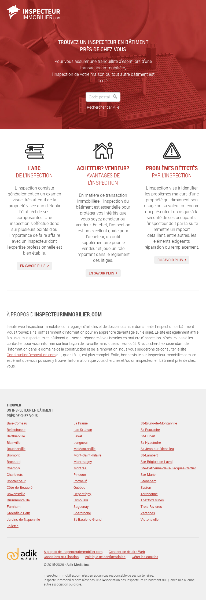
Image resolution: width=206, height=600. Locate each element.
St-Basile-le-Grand (87, 519)
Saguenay (81, 506)
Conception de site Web (127, 551)
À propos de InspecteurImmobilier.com (73, 551)
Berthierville (16, 436)
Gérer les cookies (145, 556)
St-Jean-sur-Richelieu (157, 448)
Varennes (148, 512)
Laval (77, 436)
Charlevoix (15, 474)
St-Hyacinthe (151, 442)
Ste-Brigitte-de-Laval (156, 461)
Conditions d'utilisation (61, 557)
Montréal (80, 468)
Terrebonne (149, 493)
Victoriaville (150, 519)
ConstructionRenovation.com (31, 354)
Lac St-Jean (82, 429)
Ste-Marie (148, 474)
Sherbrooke (82, 512)
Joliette (13, 525)
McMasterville (84, 448)
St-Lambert (149, 455)
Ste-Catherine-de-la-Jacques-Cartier (168, 468)
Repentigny (82, 493)
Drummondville (18, 500)
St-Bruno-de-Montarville (159, 423)
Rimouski (80, 500)
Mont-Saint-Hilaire (87, 455)
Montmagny (82, 461)
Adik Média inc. (78, 564)
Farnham (13, 506)
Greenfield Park (18, 512)
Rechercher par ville (103, 107)
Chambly (13, 468)
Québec (79, 487)
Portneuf (80, 480)
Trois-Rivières (151, 506)
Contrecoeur (16, 480)
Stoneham (148, 480)
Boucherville (16, 448)
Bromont (13, 455)
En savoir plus (32, 265)
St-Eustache (150, 429)
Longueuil (80, 442)
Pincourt (79, 474)
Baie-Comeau (17, 423)
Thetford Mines (152, 500)
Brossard (13, 461)
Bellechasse (16, 429)
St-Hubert (148, 436)
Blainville (13, 442)
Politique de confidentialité (105, 557)
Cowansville (16, 493)
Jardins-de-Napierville (23, 519)
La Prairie (80, 423)
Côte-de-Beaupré (19, 487)
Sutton (146, 487)
